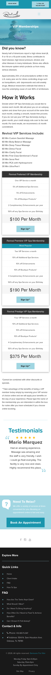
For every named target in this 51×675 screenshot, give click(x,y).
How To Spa (12, 587)
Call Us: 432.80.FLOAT (40, 4)
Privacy (32, 671)
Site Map (20, 671)
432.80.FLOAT (22, 633)
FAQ (8, 582)
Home (9, 574)
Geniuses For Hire (37, 653)
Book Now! (12, 3)
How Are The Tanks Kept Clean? (20, 599)
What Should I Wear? (15, 604)
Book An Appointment (25, 522)
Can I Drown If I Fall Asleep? (18, 621)
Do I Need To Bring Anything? (19, 608)
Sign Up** (25, 228)
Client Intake (12, 578)
